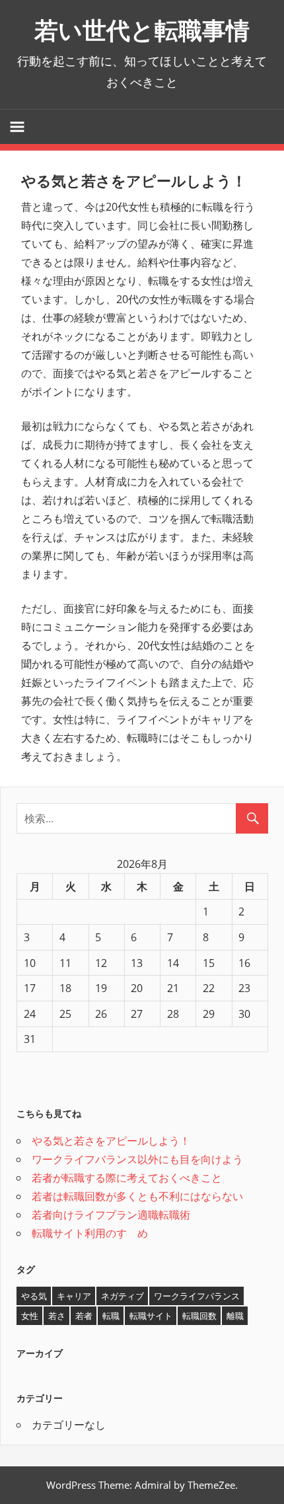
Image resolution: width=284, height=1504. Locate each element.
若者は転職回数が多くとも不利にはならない (137, 1196)
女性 (29, 1316)
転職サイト (150, 1316)
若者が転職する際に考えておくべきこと (127, 1177)
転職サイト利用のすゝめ (90, 1233)
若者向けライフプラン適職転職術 (111, 1214)
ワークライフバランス (197, 1296)
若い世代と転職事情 (142, 30)
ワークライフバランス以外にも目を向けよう (137, 1159)
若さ (56, 1316)
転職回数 (199, 1316)
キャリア (74, 1296)
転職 (111, 1316)
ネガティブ (122, 1296)
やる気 (34, 1296)
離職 (235, 1316)
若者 (83, 1316)
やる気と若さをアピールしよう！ (111, 1140)
